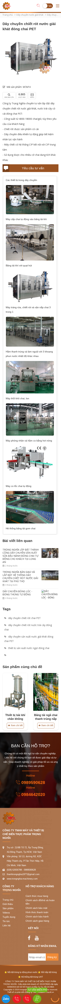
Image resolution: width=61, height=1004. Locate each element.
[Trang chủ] (7, 3)
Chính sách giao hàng (37, 920)
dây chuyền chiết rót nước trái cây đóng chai (28, 627)
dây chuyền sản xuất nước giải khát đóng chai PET (28, 639)
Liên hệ (7, 925)
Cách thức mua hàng (37, 896)
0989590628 (33, 782)
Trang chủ (8, 14)
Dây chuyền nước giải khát (29, 14)
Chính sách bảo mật (36, 908)
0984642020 (33, 794)
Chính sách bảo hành (37, 916)
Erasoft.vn (49, 992)
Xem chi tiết (16, 725)
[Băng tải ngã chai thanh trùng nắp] (45, 692)
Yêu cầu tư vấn (33, 168)
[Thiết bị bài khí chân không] (15, 692)
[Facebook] (30, 937)
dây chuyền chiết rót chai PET (24, 618)
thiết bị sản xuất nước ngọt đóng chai (28, 648)
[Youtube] (37, 937)
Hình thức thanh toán (37, 912)
